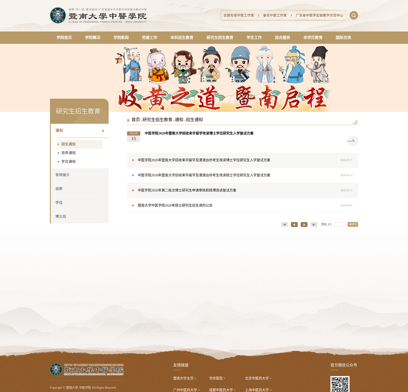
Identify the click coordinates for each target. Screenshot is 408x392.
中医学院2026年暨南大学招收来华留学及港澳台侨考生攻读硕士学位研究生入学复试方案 (245, 175)
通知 (59, 130)
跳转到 (353, 224)
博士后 (60, 216)
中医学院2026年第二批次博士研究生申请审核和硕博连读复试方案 (245, 190)
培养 (59, 189)
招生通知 (68, 144)
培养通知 (68, 153)
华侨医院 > (217, 378)
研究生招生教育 (157, 119)
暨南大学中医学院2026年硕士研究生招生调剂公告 (245, 205)
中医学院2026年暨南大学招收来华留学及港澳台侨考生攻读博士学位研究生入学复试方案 (245, 160)
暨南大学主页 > (184, 378)
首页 (136, 119)
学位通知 (68, 161)
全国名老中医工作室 (239, 15)
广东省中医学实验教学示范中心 (319, 15)
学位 (59, 202)
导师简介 (62, 175)
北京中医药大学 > (258, 378)
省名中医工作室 (275, 15)
